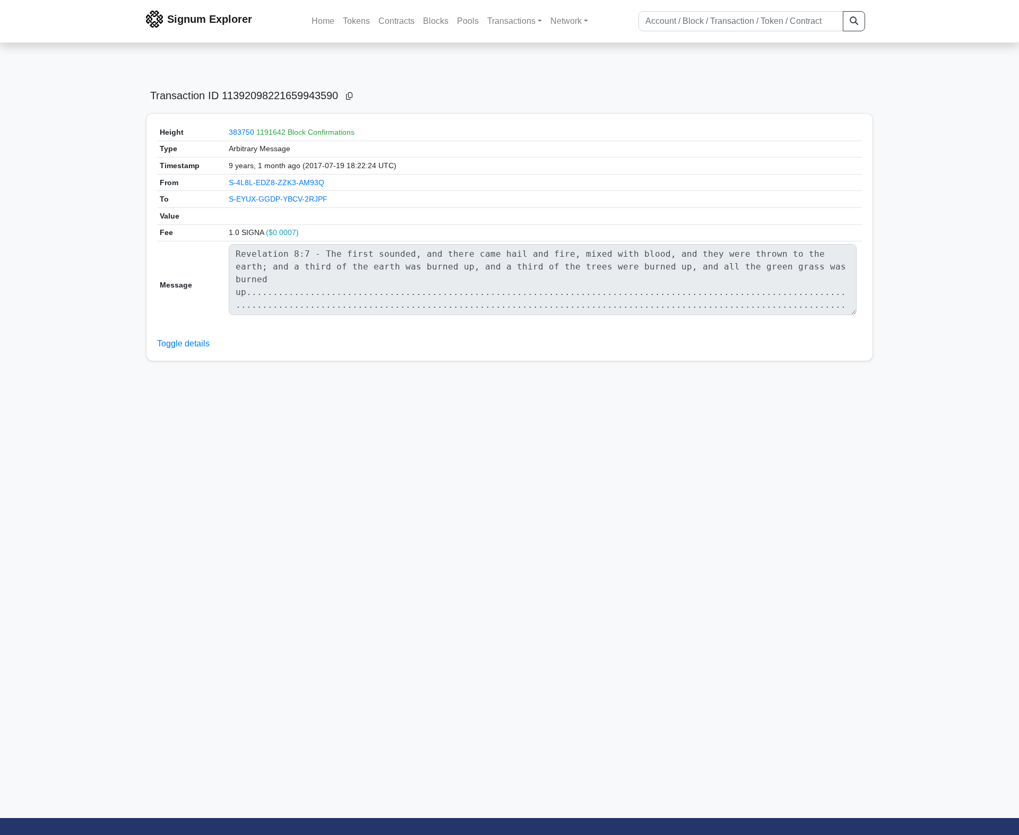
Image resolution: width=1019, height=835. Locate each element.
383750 (241, 132)
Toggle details (183, 343)
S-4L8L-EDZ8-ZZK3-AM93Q (276, 182)
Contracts (396, 20)
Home (323, 20)
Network (566, 20)
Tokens (356, 20)
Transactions (511, 20)
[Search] (854, 21)
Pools (468, 20)
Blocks (435, 20)
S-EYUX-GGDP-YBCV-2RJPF (278, 199)
